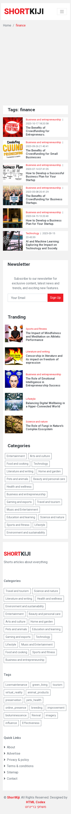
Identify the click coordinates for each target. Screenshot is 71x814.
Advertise (13, 753)
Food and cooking (17, 463)
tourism (57, 684)
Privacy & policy (18, 760)
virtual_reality (14, 692)
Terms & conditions (20, 766)
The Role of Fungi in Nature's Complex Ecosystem (45, 427)
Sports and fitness (36, 328)
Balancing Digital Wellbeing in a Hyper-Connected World (45, 405)
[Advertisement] (35, 65)
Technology (32, 233)
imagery (51, 715)
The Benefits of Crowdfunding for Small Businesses (42, 154)
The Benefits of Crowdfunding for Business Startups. (44, 199)
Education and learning (21, 517)
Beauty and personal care (49, 479)
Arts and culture (40, 456)
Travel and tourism (48, 502)
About (11, 747)
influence (11, 723)
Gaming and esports (19, 502)
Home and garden (49, 471)
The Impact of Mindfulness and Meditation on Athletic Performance (43, 336)
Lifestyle (31, 398)
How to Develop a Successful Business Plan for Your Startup (45, 177)
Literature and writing (38, 351)
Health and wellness (19, 486)
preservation (13, 700)
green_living (40, 684)
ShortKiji (13, 797)
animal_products (38, 692)
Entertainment (16, 456)
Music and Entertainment (22, 509)
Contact (12, 778)
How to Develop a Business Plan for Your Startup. (44, 222)
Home (7, 25)
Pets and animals (17, 479)
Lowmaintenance (16, 684)
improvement (56, 707)
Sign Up (55, 298)
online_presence (16, 707)
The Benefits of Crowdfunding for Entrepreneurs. (38, 131)
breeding (36, 707)
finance (21, 25)
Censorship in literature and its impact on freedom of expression (44, 359)
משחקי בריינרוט (35, 807)
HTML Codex (35, 802)
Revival (36, 715)
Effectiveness (30, 723)
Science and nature (37, 421)
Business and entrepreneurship (43, 119)
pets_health (33, 700)
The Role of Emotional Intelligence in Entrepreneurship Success (43, 382)
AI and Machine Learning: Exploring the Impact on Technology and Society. (43, 245)
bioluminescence (16, 715)
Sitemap (12, 772)
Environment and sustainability (26, 532)
